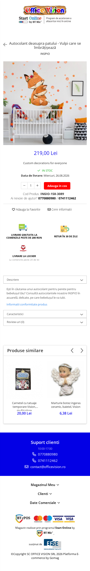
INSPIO (45, 54)
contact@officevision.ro (47, 467)
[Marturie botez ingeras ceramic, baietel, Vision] (65, 379)
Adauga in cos (57, 186)
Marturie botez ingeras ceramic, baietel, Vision (66, 405)
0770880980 (47, 454)
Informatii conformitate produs (27, 304)
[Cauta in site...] (85, 34)
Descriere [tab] (13, 280)
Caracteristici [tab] (15, 314)
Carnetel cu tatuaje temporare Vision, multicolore (24, 406)
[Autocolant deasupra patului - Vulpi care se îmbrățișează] (45, 103)
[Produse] (6, 35)
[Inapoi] (3, 45)
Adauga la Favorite (27, 209)
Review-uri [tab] (15, 322)
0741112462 (47, 460)
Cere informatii (61, 209)
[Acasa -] (45, 10)
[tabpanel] (45, 103)
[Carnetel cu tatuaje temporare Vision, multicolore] (24, 379)
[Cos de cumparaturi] (75, 34)
